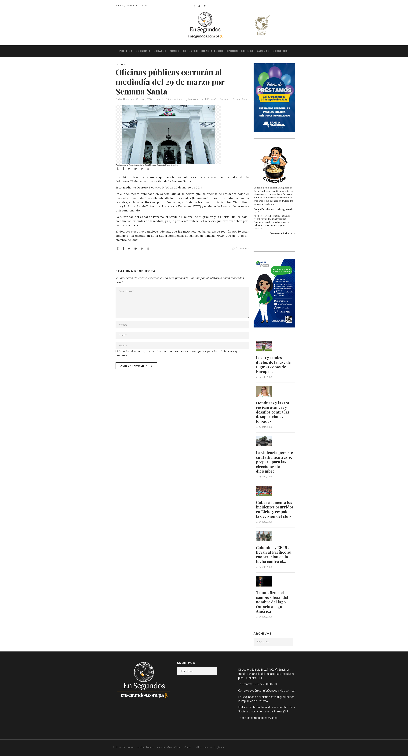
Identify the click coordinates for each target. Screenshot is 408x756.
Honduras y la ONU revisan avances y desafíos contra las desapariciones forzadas (273, 412)
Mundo (175, 51)
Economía (143, 51)
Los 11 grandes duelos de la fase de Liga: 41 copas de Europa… (273, 364)
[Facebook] (194, 6)
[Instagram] (204, 6)
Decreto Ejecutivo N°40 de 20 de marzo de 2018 (169, 187)
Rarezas (263, 51)
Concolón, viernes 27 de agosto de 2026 (273, 211)
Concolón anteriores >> (282, 233)
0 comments (242, 248)
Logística (280, 51)
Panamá (224, 99)
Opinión (232, 51)
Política (125, 51)
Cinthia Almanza (124, 99)
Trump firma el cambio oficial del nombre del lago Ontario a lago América (272, 601)
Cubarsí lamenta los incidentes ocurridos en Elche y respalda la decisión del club (275, 509)
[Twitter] (199, 6)
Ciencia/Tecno (212, 51)
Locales (160, 51)
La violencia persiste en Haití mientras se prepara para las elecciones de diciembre (274, 461)
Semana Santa (240, 99)
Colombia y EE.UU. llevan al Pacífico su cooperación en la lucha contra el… (273, 554)
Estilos (247, 51)
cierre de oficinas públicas (169, 99)
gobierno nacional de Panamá (201, 99)
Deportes (190, 51)
